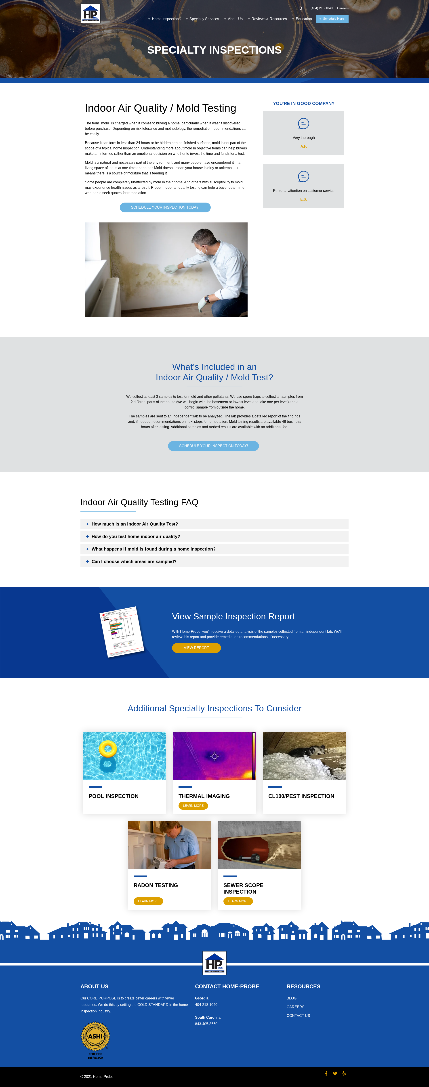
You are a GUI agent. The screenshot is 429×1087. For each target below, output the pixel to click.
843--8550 (206, 1024)
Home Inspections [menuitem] (166, 19)
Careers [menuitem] (343, 8)
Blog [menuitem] (292, 998)
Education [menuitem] (304, 19)
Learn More (193, 805)
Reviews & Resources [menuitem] (269, 19)
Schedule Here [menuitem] (333, 18)
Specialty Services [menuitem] (204, 19)
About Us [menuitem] (235, 19)
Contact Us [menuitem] (298, 1016)
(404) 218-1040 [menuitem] (322, 8)
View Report (196, 648)
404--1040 (206, 1005)
